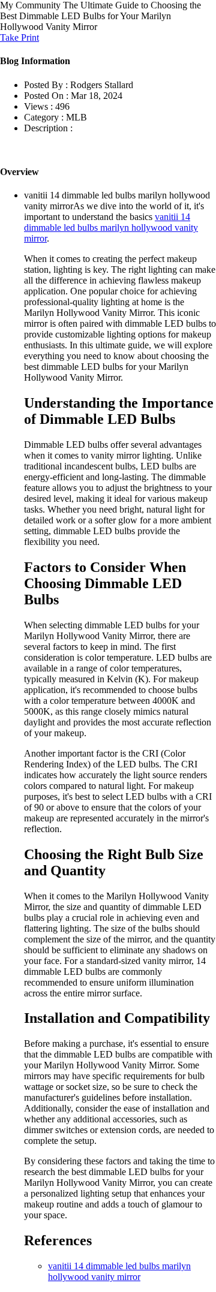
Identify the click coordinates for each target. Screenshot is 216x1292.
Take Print (19, 37)
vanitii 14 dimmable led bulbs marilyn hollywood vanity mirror (111, 227)
